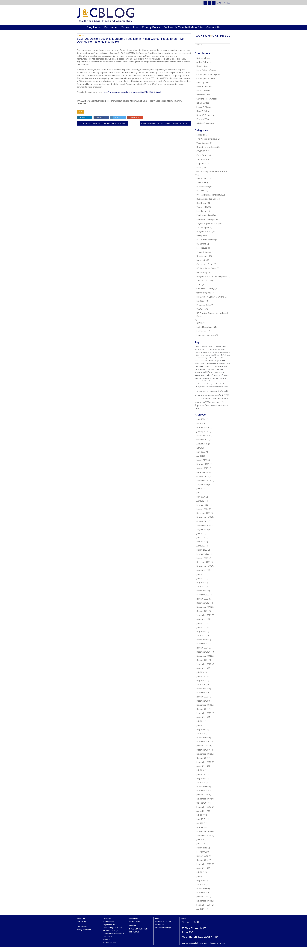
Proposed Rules (203, 305)
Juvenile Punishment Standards (216, 378)
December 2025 (203, 435)
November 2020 (203, 656)
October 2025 (202, 439)
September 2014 (203, 905)
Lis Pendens (201, 331)
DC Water (202, 364)
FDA (218, 372)
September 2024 (203, 480)
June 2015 (200, 876)
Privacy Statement (84, 929)
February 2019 (202, 741)
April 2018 (200, 782)
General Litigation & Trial (112, 927)
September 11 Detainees (202, 395)
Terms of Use (129, 27)
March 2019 (201, 737)
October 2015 (202, 860)
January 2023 (202, 558)
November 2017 (203, 798)
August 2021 (202, 619)
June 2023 (200, 537)
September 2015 (203, 864)
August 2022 (202, 570)
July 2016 (200, 839)
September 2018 (203, 762)
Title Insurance (203, 280)
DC (221, 361)
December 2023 (203, 513)
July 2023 (200, 533)
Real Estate (201, 178)
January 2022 (202, 598)
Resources (133, 918)
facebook (214, 372)
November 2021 (203, 607)
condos (211, 361)
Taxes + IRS (201, 207)
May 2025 (200, 452)
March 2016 (201, 847)
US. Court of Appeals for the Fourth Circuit (212, 314)
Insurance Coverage (205, 219)
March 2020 (201, 688)
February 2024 (202, 505)
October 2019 (202, 709)
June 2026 (200, 419)
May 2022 (200, 582)
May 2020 (200, 680)
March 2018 (201, 786)
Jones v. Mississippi (157, 101)
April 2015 (200, 884)
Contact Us (213, 27)
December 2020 (203, 652)
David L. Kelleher (203, 90)
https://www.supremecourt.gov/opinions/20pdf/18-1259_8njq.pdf (132, 92)
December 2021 (203, 603)
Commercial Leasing (205, 288)
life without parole (120, 101)
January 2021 (202, 647)
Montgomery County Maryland (210, 297)
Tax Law (200, 182)
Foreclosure (201, 248)
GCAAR (199, 323)
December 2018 (203, 749)
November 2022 (203, 566)
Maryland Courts (204, 231)
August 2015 (202, 868)
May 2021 (200, 631)
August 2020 (202, 668)
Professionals (135, 922)
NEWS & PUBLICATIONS (138, 929)
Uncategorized (203, 256)
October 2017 (202, 803)
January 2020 (202, 696)
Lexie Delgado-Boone (206, 70)
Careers (132, 925)
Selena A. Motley (203, 107)
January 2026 (202, 431)
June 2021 (200, 627)
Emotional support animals (210, 366)
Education (200, 134)
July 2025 (200, 447)
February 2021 (202, 643)
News (198, 167)
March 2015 (201, 888)
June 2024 (200, 492)
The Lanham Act (200, 402)
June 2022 (200, 578)
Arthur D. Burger (204, 62)
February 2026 (202, 427)
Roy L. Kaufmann (204, 86)
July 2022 (200, 574)
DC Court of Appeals (205, 239)
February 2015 (202, 892)
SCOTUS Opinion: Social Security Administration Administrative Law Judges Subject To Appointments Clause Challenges (104, 123)
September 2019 (203, 713)
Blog (157, 918)
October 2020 (202, 660)
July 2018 (200, 770)
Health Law (201, 203)
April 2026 (200, 423)
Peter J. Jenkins (203, 82)
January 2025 (202, 468)
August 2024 (202, 484)
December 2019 (203, 701)
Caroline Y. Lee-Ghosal (206, 98)
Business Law (202, 186)
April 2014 (200, 909)
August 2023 (202, 529)
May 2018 (200, 778)
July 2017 (200, 815)
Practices (107, 918)
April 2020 (200, 684)
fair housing (201, 272)
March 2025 (201, 460)
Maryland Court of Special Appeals (211, 276)
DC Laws (200, 190)
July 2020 (200, 672)
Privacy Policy (151, 27)
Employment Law (204, 215)
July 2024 (200, 488)
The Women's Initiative (206, 139)
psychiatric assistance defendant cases (211, 387)
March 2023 (201, 550)
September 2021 (203, 615)
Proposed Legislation (206, 335)
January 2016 (202, 856)
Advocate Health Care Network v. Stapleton (208, 346)
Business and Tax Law (206, 199)
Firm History (81, 921)
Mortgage (201, 301)
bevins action (222, 349)
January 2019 (202, 745)
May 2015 (200, 880)
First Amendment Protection (219, 375)
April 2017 (200, 823)
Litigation (200, 163)
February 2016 (202, 851)
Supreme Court (203, 159)
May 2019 (200, 729)
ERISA (207, 372)
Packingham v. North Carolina (216, 384)
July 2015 (200, 872)
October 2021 (202, 611)
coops (217, 361)
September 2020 (203, 664)
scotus (223, 390)
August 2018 (202, 766)
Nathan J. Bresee (204, 58)
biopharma (203, 355)
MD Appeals (201, 235)
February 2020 (202, 692)
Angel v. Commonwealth (209, 349)
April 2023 (200, 545)
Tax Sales (200, 309)
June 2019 (200, 725)
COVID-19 (200, 151)
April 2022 (200, 586)
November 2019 (203, 705)
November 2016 (203, 831)
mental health (199, 381)
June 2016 (200, 843)
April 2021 (200, 635)
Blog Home (94, 27)
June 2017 (200, 819)
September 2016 (203, 835)
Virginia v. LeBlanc (217, 405)
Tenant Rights (202, 227)
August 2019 (202, 717)
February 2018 (202, 790)
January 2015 (202, 896)
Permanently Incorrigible (97, 101)
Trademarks (215, 402)
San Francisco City (211, 391)
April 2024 (200, 501)
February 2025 (202, 464)
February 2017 (202, 827)
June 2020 (200, 676)
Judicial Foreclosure (205, 327)
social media (215, 395)
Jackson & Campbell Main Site (183, 27)
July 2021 (200, 623)
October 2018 (202, 758)
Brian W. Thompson (205, 115)
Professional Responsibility (208, 194)
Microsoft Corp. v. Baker (211, 381)
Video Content (202, 143)
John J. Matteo (202, 103)
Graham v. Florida (200, 378)
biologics (197, 352)
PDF (81, 112)
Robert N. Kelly (203, 94)
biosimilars (210, 355)
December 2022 (203, 562)
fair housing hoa (203, 292)
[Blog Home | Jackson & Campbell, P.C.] (153, 15)
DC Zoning (201, 243)
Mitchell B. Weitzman (205, 123)
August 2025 (202, 443)
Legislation (201, 211)
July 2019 (200, 721)
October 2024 (202, 476)
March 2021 (201, 639)
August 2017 (202, 811)
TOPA (199, 284)
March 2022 (201, 590)
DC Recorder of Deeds (206, 268)
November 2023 (203, 517)
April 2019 (200, 733)
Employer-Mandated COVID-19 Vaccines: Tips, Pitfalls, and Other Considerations (166, 123)
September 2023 (203, 525)
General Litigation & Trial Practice (211, 171)
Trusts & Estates (203, 252)
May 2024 (200, 496)
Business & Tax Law (163, 921)
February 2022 (202, 594)
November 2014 (203, 900)
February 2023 (202, 554)
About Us (81, 918)
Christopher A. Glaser (206, 78)
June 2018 (200, 774)
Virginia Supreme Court (207, 223)
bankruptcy (201, 260)
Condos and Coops (204, 264)
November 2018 (203, 754)
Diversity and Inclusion (206, 147)
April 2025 (200, 456)
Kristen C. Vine (202, 119)
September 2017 (203, 807)
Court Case (201, 155)
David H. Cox (202, 66)
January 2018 (202, 794)
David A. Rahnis (203, 111)
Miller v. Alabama (138, 101)
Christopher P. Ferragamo (208, 74)
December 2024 (203, 472)
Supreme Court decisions (214, 398)
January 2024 (202, 509)
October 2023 (202, 521)
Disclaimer (111, 27)
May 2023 (200, 541)
